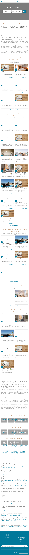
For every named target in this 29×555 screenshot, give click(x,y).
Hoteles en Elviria (4, 432)
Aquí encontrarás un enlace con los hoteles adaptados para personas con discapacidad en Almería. (14, 526)
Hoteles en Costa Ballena (5, 450)
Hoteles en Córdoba (14, 446)
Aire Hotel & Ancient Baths (5, 187)
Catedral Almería (4, 172)
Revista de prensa (21, 539)
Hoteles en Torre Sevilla (23, 421)
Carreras (21, 541)
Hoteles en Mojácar (5, 445)
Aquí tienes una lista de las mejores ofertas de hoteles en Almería (14, 467)
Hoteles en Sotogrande (14, 451)
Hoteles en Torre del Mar (23, 447)
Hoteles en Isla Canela (14, 450)
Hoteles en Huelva (4, 444)
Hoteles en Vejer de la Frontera (14, 453)
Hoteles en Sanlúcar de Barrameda (14, 452)
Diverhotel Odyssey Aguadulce (6, 243)
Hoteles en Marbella (5, 441)
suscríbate (25, 546)
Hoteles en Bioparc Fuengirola (5, 421)
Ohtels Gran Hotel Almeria (18, 202)
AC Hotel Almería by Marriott (19, 187)
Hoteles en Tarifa (22, 446)
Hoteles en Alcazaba (23, 420)
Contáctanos (21, 542)
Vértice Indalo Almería (5, 217)
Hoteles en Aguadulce (5, 451)
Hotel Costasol (4, 71)
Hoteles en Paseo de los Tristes (14, 419)
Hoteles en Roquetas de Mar (23, 441)
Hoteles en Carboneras (23, 453)
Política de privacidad (21, 536)
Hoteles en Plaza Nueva (23, 419)
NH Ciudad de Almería (5, 202)
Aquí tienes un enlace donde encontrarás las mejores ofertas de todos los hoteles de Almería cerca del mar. (14, 486)
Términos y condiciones (21, 537)
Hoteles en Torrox (22, 452)
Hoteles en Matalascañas (5, 453)
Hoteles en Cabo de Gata (23, 445)
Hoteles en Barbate (22, 451)
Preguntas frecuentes (21, 538)
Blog (21, 540)
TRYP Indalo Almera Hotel (5, 273)
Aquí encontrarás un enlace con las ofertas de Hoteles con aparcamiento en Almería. (13, 520)
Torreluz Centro (17, 71)
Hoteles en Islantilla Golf (14, 420)
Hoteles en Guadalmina (14, 431)
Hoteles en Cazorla (13, 447)
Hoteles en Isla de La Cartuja (14, 432)
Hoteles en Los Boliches (5, 419)
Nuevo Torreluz (17, 157)
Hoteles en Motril (4, 452)
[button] (14, 552)
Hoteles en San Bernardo (23, 432)
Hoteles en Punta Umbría (5, 446)
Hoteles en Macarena (14, 433)
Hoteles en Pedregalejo (5, 431)
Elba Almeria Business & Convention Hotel (20, 172)
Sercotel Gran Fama (4, 157)
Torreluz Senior (17, 86)
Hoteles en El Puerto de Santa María (5, 447)
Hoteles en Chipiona (14, 444)
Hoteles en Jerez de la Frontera (14, 445)
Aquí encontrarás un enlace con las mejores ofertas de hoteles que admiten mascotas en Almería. (14, 515)
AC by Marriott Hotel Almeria (5, 86)
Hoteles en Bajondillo (23, 431)
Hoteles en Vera (22, 450)
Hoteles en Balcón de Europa (14, 421)
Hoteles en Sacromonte (5, 420)
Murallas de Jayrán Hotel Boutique (20, 258)
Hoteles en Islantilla (22, 444)
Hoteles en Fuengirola (14, 441)
